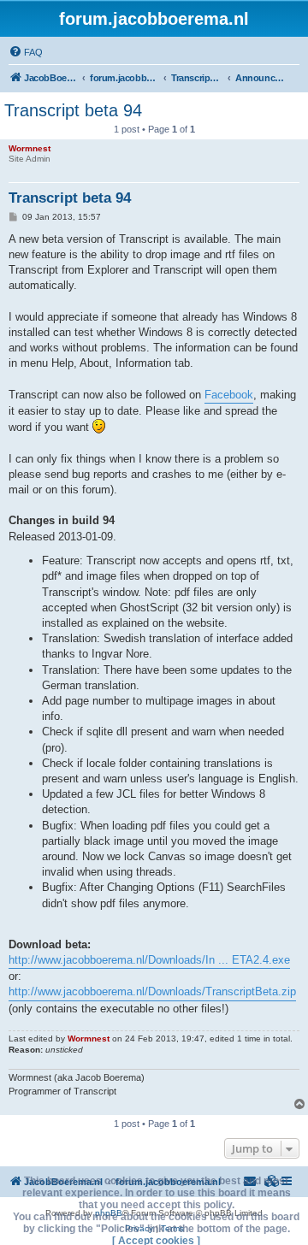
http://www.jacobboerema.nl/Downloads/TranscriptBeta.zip (152, 991)
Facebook (228, 394)
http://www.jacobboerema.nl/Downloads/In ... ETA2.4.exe (149, 959)
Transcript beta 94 (73, 110)
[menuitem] (26, 52)
